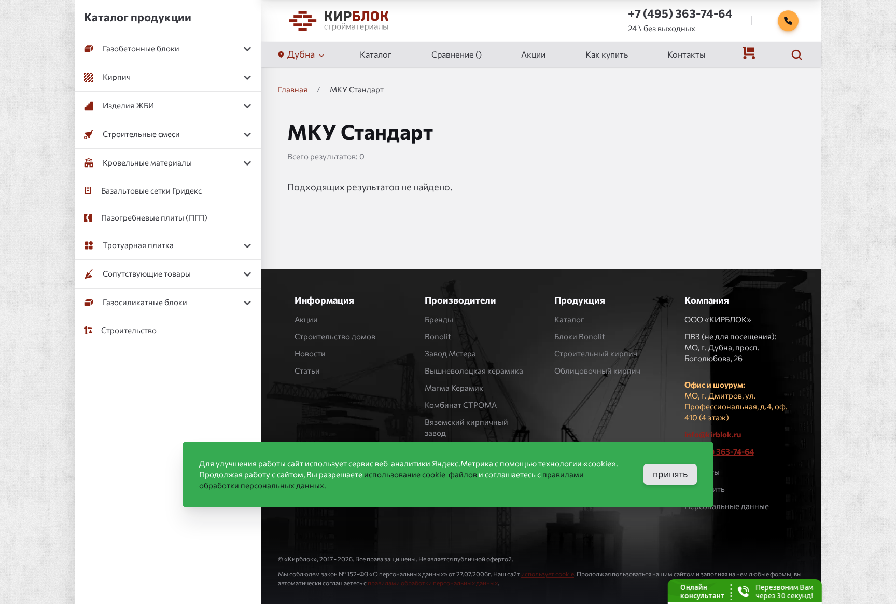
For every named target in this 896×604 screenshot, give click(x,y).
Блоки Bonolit (579, 336)
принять (670, 473)
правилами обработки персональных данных (433, 582)
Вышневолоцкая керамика (474, 370)
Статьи (307, 370)
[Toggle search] (796, 54)
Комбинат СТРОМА (461, 404)
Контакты (686, 54)
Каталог (375, 54)
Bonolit (438, 336)
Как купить (606, 54)
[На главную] (338, 20)
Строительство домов (335, 336)
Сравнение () (456, 54)
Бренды (439, 319)
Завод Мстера (450, 353)
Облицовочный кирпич (597, 370)
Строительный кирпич (595, 353)
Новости (310, 353)
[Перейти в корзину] (749, 53)
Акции (533, 54)
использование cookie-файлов (420, 474)
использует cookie (547, 574)
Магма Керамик (454, 387)
